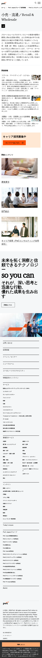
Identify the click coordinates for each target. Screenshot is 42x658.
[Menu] (39, 3)
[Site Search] (35, 3)
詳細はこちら (8, 305)
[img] (3, 26)
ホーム (3, 7)
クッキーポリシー (22, 656)
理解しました (21, 644)
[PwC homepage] (3, 3)
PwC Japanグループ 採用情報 (17, 7)
